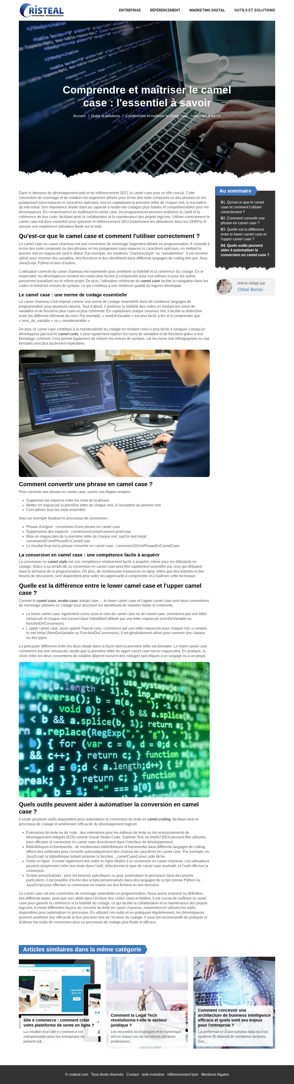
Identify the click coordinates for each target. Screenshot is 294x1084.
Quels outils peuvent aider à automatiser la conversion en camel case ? (245, 250)
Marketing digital (207, 10)
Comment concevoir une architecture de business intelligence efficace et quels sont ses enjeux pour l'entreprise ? (234, 1017)
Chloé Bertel (250, 289)
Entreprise (130, 10)
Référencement (165, 10)
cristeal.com (78, 1074)
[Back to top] (281, 1071)
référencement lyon (182, 1074)
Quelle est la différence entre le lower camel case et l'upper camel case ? (243, 234)
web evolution (153, 1074)
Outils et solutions (254, 10)
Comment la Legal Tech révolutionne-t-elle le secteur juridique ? (139, 1020)
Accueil (79, 116)
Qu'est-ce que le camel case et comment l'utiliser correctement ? (242, 207)
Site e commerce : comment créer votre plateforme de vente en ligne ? (58, 1022)
